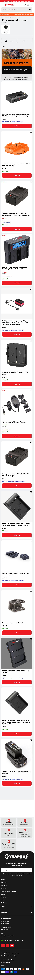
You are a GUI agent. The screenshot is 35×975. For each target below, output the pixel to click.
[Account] (28, 5)
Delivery (3, 965)
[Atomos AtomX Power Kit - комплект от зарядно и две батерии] (16, 555)
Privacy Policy (5, 962)
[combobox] (16, 9)
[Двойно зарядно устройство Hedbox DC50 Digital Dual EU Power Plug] (16, 249)
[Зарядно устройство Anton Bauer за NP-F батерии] (16, 754)
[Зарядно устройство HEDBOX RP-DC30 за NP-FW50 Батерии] (16, 456)
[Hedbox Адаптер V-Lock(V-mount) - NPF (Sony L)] (16, 653)
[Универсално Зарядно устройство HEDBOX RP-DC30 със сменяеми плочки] (16, 196)
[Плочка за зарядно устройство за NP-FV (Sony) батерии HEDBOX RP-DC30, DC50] (16, 506)
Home (2, 17)
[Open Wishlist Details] (25, 5)
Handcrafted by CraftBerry (9, 955)
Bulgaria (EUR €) (9, 940)
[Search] (30, 9)
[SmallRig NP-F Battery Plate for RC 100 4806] (16, 355)
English (19, 940)
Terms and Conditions (7, 960)
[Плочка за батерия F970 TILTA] (16, 605)
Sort (23, 41)
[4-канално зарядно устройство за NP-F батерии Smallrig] (16, 146)
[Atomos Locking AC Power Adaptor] (16, 404)
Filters (10, 41)
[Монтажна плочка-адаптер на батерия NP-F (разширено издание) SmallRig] (16, 96)
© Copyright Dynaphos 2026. (10, 953)
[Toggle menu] (2, 5)
